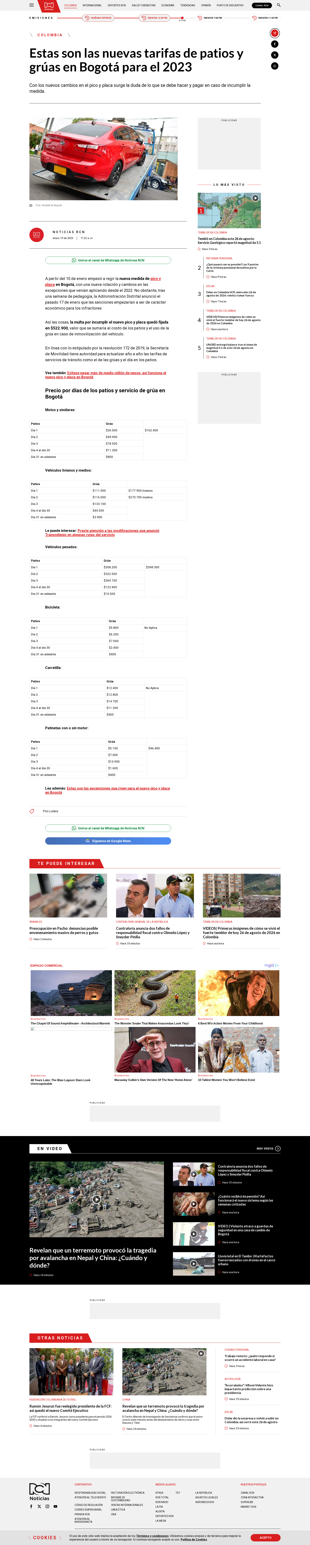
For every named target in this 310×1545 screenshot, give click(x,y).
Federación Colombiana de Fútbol (52, 1399)
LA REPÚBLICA (203, 1492)
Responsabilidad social (90, 1492)
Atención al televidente (90, 1497)
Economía (167, 5)
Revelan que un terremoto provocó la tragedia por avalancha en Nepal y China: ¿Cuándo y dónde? (92, 1257)
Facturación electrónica (128, 1492)
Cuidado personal (237, 1349)
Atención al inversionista (83, 1520)
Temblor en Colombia (212, 232)
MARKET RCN (248, 1506)
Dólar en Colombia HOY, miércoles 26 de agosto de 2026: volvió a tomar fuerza (231, 294)
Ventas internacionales (127, 1505)
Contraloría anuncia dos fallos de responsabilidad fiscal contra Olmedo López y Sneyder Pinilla (153, 932)
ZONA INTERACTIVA (252, 1497)
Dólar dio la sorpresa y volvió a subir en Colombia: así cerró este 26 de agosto (252, 1420)
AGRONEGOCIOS (204, 1502)
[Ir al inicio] (49, 6)
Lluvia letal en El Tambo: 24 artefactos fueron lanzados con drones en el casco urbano (246, 1260)
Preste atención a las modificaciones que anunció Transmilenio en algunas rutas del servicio (102, 532)
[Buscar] (279, 5)
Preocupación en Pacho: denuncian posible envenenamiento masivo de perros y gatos (63, 930)
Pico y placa (50, 811)
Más (265, 1148)
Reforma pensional (219, 258)
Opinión (206, 5)
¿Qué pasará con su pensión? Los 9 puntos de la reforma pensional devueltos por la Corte (232, 267)
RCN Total (162, 1497)
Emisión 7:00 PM (213, 18)
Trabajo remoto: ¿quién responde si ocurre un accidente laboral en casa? (250, 1358)
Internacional (92, 5)
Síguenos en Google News (111, 841)
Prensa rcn (82, 1514)
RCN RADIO (162, 1502)
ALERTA (160, 1511)
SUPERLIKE (247, 1502)
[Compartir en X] (274, 55)
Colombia (70, 5)
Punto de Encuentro (230, 5)
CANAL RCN (261, 5)
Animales (35, 921)
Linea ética (118, 1509)
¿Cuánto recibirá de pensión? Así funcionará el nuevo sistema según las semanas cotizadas (245, 1200)
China (126, 1399)
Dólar (210, 286)
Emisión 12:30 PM (157, 18)
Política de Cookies (194, 1539)
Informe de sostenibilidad (120, 1499)
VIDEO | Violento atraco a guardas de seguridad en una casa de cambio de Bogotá (245, 1230)
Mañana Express (101, 18)
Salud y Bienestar (144, 5)
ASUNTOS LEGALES (206, 1497)
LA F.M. (159, 1506)
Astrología (233, 1379)
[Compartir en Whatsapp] (274, 66)
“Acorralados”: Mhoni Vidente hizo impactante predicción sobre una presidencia (249, 1389)
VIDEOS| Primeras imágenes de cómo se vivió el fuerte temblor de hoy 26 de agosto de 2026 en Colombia (233, 320)
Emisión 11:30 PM (268, 18)
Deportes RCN (117, 5)
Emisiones (41, 18)
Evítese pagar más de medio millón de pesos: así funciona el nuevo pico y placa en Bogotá (105, 375)
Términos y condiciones (152, 1536)
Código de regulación (89, 1505)
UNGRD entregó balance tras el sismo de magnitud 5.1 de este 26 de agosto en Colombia (231, 348)
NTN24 (159, 1492)
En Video (50, 1148)
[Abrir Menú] (31, 5)
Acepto (265, 1537)
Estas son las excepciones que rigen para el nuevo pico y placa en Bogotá (107, 790)
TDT (177, 1492)
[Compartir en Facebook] (274, 44)
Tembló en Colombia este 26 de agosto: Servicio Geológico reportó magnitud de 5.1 (229, 241)
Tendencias (187, 5)
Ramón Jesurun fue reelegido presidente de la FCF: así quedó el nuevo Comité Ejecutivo (70, 1408)
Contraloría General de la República (142, 921)
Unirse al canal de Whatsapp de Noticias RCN (111, 260)
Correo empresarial (88, 1509)
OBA (113, 1514)
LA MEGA (161, 1520)
